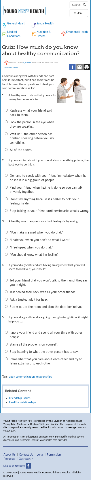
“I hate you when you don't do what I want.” (40, 240)
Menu (78, 13)
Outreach (25, 458)
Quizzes (27, 62)
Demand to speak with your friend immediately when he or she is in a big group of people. (48, 178)
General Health (16, 23)
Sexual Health (44, 23)
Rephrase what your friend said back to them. (31, 113)
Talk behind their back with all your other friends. (43, 292)
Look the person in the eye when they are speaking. (32, 124)
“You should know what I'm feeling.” (34, 254)
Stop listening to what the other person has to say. (44, 351)
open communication (22, 376)
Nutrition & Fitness (43, 33)
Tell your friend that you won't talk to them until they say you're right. (48, 283)
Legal (40, 454)
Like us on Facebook (14, 466)
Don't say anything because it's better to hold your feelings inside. (44, 201)
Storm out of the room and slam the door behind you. (46, 307)
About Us (9, 454)
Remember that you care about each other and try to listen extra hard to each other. (46, 361)
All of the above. (21, 150)
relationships (44, 376)
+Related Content (11, 67)
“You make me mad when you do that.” (36, 232)
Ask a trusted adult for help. (28, 299)
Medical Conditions (14, 33)
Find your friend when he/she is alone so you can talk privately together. (46, 190)
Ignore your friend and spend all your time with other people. (46, 335)
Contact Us (26, 454)
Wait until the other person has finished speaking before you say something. (32, 138)
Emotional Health (77, 31)
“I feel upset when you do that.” (31, 247)
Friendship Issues (19, 398)
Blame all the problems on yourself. (33, 344)
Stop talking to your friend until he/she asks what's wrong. (49, 211)
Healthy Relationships (22, 402)
